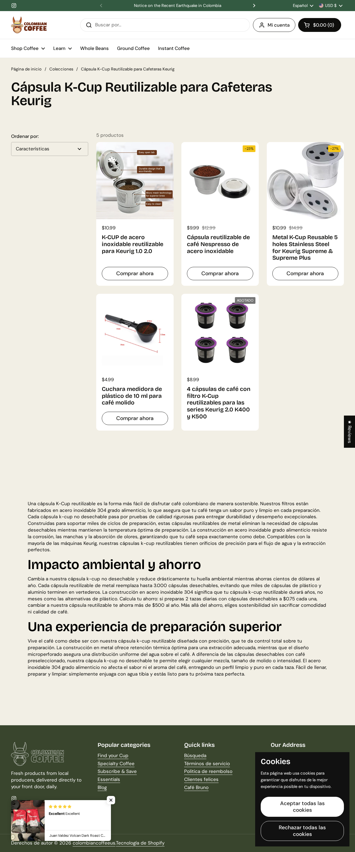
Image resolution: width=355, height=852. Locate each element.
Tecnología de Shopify (140, 843)
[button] (319, 25)
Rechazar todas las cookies (302, 831)
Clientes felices (201, 779)
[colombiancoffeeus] (29, 25)
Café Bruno (196, 787)
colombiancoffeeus (94, 843)
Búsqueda (195, 755)
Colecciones (61, 69)
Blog (102, 787)
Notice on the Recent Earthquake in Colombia (177, 6)
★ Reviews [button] (350, 431)
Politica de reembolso (208, 771)
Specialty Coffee (116, 763)
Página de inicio (26, 69)
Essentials (109, 779)
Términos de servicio (207, 763)
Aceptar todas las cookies (302, 806)
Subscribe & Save (117, 771)
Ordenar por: (25, 136)
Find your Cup (113, 755)
